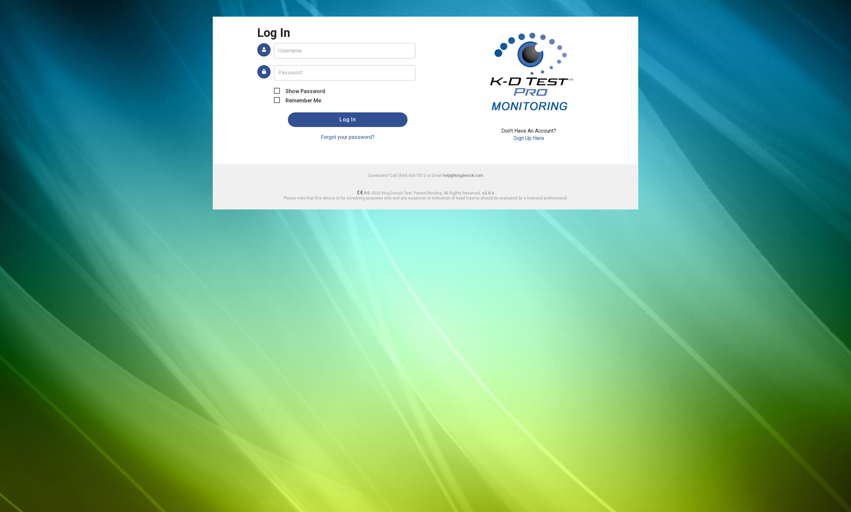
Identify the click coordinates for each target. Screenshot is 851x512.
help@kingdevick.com (463, 175)
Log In (347, 119)
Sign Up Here (529, 138)
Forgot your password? (348, 137)
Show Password (305, 91)
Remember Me (303, 100)
